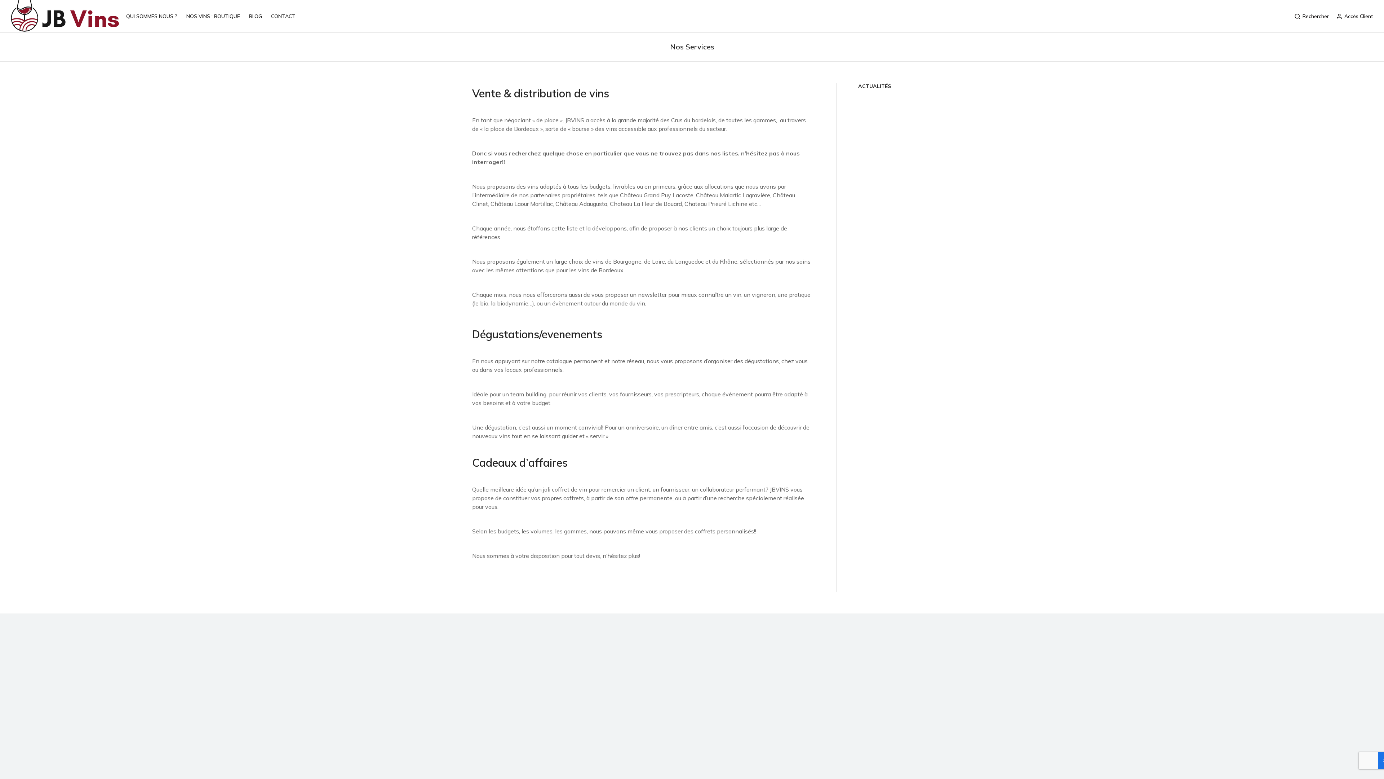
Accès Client (1358, 16)
